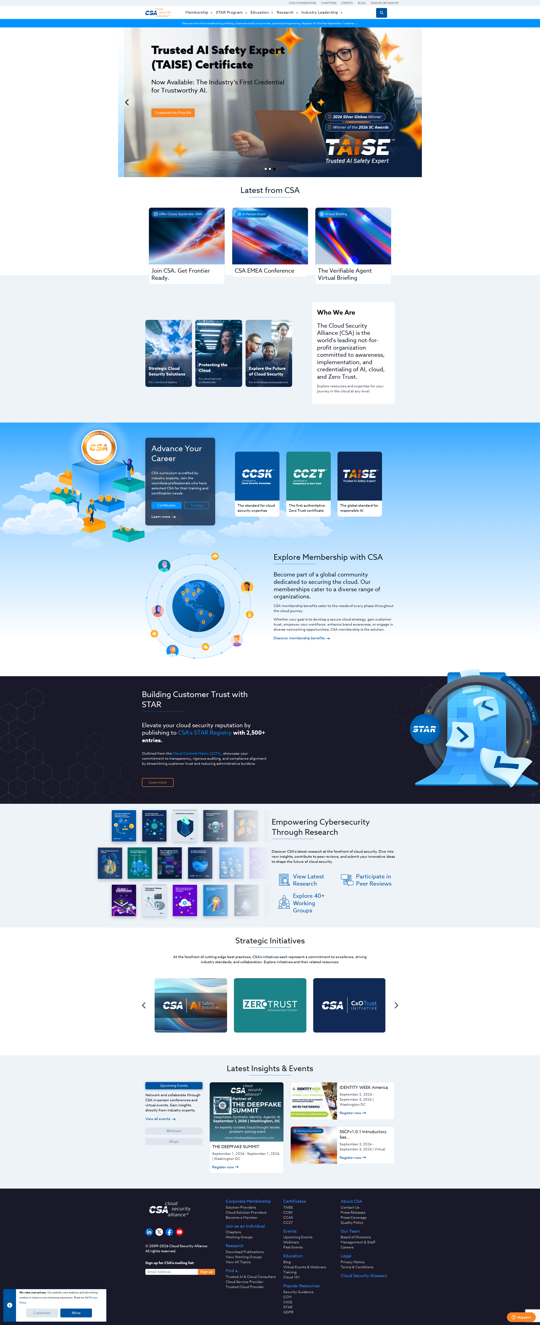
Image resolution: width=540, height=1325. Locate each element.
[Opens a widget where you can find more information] (521, 1317)
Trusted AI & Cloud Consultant (251, 1276)
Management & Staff (358, 1242)
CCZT (288, 1222)
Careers (347, 1247)
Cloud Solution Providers (246, 1212)
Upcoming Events (297, 1237)
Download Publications (245, 1252)
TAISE (288, 1207)
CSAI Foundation (302, 3)
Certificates (294, 1201)
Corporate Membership (248, 1201)
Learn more (160, 516)
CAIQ (287, 1302)
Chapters (328, 3)
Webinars (173, 1131)
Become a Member (241, 1217)
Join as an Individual (245, 1226)
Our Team (350, 1231)
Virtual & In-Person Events (263, 341)
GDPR (288, 1312)
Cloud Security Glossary (364, 1276)
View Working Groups (244, 1257)
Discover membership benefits (299, 638)
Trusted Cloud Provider (245, 1287)
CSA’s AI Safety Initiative (160, 341)
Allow (76, 1313)
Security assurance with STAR (167, 327)
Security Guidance (298, 1292)
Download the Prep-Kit (167, 112)
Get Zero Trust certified (160, 355)
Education (293, 1256)
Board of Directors (356, 1237)
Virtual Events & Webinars (304, 1267)
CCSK (288, 1212)
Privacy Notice (353, 1262)
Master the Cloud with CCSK (216, 341)
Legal (346, 1256)
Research (235, 1246)
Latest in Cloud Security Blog (268, 355)
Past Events (293, 1247)
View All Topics (238, 1262)
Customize (42, 1313)
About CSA (351, 1201)
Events (347, 3)
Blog (362, 3)
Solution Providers (241, 1207)
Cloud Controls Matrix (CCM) (196, 753)
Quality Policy (352, 1222)
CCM (287, 1297)
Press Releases (353, 1212)
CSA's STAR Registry (205, 732)
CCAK (288, 1217)
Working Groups (239, 1237)
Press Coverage (354, 1217)
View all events (157, 1119)
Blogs (173, 1141)
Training (196, 505)
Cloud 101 (291, 1277)
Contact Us (350, 1207)
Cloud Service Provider (244, 1282)
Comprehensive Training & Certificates (268, 327)
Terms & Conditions (357, 1267)
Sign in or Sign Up (385, 3)
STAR (287, 1307)
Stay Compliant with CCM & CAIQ (215, 327)
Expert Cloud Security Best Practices (216, 355)
